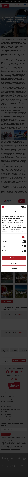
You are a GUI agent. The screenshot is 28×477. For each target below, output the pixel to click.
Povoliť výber (14, 263)
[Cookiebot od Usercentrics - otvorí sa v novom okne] (20, 207)
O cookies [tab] (23, 211)
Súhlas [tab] (5, 211)
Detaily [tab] (14, 211)
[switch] (24, 241)
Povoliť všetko (14, 258)
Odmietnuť (14, 268)
